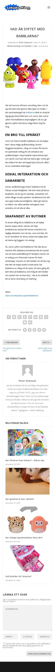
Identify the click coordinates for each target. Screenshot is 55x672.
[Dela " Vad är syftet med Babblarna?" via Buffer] (41, 317)
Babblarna (30, 112)
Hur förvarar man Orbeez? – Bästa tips (24, 460)
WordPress (45, 665)
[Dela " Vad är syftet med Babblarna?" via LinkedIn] (35, 317)
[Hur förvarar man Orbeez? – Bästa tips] (27, 442)
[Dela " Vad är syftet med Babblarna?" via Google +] (19, 317)
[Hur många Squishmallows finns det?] (27, 520)
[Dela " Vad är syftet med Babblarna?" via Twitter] (14, 317)
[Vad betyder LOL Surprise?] (27, 558)
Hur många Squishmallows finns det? (24, 537)
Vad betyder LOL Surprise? (18, 576)
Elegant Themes (23, 665)
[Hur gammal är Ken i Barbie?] (27, 481)
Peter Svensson (25, 42)
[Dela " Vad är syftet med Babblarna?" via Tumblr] (25, 317)
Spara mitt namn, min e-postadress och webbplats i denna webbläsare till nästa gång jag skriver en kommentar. (27, 645)
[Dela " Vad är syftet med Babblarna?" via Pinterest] (30, 317)
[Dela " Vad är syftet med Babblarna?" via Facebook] (8, 317)
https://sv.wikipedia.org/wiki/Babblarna (21, 295)
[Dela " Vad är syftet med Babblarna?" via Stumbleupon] (46, 317)
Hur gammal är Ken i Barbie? (19, 499)
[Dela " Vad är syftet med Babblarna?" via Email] (25, 322)
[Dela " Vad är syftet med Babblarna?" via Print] (30, 322)
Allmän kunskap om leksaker (19, 46)
